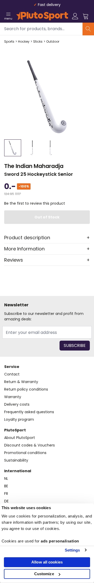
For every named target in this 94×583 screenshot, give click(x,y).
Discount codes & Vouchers (29, 445)
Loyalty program (19, 419)
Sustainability (16, 460)
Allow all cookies (47, 562)
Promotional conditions (25, 452)
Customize (44, 574)
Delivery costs (17, 404)
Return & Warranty (21, 381)
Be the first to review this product (34, 203)
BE (6, 486)
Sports (9, 42)
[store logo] (42, 16)
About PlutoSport (19, 437)
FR (6, 493)
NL (6, 478)
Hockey (24, 42)
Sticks (38, 42)
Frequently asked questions (29, 411)
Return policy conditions (26, 389)
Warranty (12, 396)
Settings (72, 550)
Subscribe (75, 345)
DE (6, 501)
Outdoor (52, 42)
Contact (12, 374)
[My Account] (75, 16)
